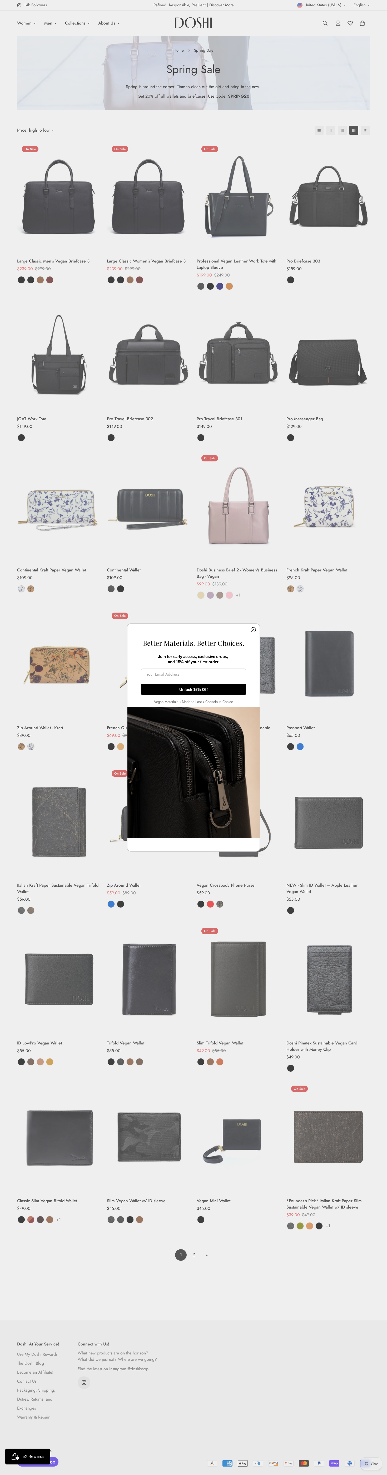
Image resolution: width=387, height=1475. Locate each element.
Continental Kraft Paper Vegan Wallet (51, 570)
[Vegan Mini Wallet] (238, 1136)
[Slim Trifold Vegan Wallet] (238, 979)
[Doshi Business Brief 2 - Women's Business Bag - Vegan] (238, 506)
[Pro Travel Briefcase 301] (238, 354)
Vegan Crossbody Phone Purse (226, 885)
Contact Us (26, 1381)
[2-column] (330, 130)
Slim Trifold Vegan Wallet (220, 1043)
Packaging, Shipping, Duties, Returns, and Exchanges (36, 1399)
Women (24, 23)
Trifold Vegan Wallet (125, 1043)
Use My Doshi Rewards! (38, 1354)
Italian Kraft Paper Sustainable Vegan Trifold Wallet (57, 888)
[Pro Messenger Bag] (328, 354)
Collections (75, 23)
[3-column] (342, 130)
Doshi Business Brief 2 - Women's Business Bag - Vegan (237, 573)
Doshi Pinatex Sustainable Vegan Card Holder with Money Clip (321, 1046)
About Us (106, 23)
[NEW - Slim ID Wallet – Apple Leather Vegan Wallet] (328, 821)
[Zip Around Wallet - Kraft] (59, 663)
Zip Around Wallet (124, 885)
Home (178, 50)
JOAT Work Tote (31, 419)
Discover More (221, 5)
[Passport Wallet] (328, 663)
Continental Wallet (124, 570)
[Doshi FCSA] (193, 23)
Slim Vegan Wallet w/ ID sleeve (136, 1201)
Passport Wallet (300, 728)
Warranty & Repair (33, 1417)
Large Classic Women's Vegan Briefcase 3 (146, 261)
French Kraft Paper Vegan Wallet (316, 570)
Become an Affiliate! (35, 1372)
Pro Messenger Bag (304, 419)
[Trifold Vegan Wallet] (148, 979)
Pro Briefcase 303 (303, 261)
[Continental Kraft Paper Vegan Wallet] (59, 506)
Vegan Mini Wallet (213, 1201)
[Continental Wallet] (148, 506)
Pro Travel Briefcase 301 (219, 419)
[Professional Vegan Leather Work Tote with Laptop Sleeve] (238, 197)
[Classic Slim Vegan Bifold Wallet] (59, 1136)
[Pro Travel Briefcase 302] (148, 354)
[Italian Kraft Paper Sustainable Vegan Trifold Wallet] (59, 821)
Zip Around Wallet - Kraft (40, 728)
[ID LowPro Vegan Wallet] (59, 979)
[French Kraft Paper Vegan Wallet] (328, 506)
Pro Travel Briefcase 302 (130, 419)
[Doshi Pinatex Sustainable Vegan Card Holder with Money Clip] (328, 979)
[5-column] (365, 130)
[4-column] (353, 130)
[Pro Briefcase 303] (328, 197)
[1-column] (319, 130)
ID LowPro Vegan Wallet (39, 1043)
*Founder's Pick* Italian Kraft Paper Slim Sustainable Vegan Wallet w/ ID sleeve (324, 1204)
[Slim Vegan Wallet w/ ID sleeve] (148, 1136)
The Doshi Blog (30, 1363)
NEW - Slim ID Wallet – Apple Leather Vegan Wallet (322, 888)
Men (48, 23)
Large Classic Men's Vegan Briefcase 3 (53, 261)
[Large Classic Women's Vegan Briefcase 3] (148, 197)
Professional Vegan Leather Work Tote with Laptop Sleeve (236, 264)
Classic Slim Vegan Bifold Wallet (47, 1201)
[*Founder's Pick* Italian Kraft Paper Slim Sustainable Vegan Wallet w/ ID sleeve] (328, 1136)
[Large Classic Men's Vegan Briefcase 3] (59, 197)
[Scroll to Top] (377, 1446)
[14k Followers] (84, 1382)
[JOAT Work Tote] (59, 354)
